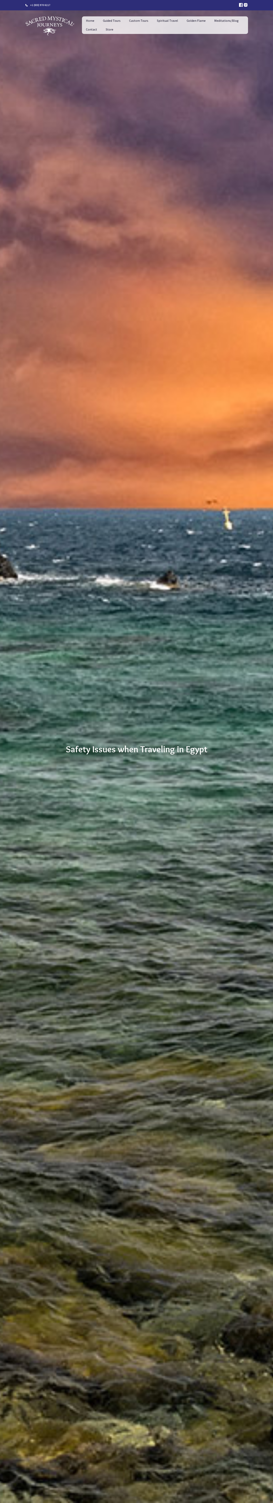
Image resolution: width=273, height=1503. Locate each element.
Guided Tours (112, 21)
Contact (91, 29)
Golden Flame (196, 21)
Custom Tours (138, 21)
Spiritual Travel (167, 21)
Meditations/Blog (226, 21)
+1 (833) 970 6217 (40, 5)
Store (109, 29)
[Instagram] (245, 5)
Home (90, 21)
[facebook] (240, 5)
